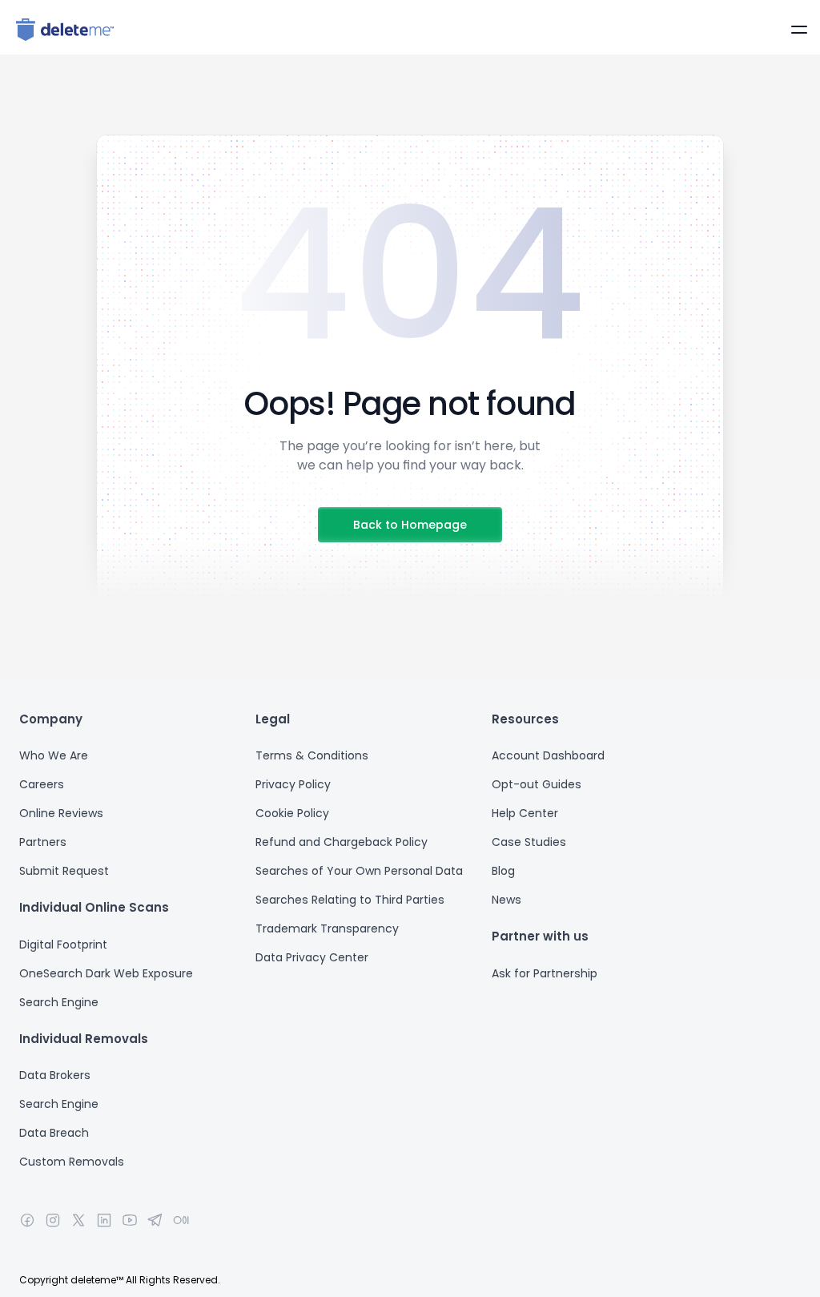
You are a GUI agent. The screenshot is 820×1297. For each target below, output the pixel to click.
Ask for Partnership (544, 973)
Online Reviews (61, 813)
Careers (41, 784)
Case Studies (529, 842)
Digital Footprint (65, 944)
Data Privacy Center (311, 957)
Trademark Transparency (327, 928)
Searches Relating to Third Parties (349, 900)
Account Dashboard (548, 755)
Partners (42, 842)
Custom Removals (71, 1162)
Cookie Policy (292, 813)
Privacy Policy (293, 784)
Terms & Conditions (311, 755)
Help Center (525, 813)
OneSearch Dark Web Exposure (106, 973)
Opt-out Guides (536, 784)
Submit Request (64, 871)
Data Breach (54, 1133)
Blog (503, 871)
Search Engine (60, 1002)
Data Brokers (54, 1075)
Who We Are (53, 755)
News (506, 900)
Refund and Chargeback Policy (341, 842)
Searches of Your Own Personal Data (359, 871)
